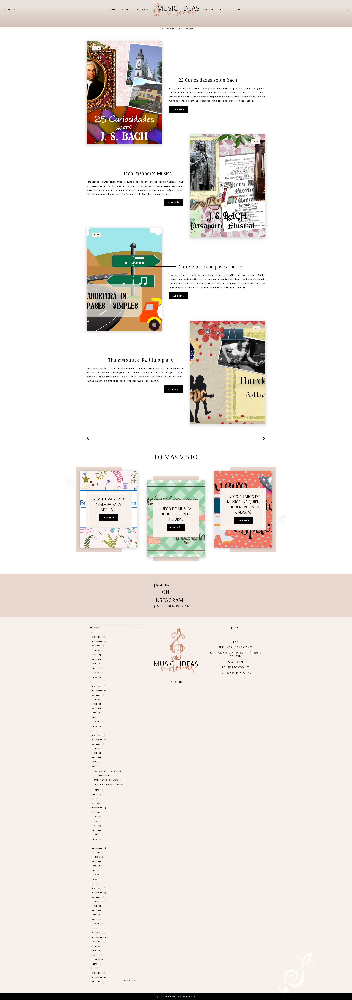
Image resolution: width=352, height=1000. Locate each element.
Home (112, 9)
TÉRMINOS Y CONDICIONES (235, 647)
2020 (94, 799)
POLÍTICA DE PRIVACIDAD (235, 672)
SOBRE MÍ (126, 9)
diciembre (98, 637)
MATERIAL (142, 9)
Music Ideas (169, 997)
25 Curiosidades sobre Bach (207, 80)
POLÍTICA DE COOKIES (235, 667)
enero (96, 677)
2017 (94, 928)
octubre (97, 646)
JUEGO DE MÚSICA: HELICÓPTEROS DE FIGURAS (176, 514)
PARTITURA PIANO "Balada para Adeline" (108, 504)
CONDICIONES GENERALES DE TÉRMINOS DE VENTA (235, 654)
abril (96, 664)
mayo (96, 659)
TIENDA (207, 9)
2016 (94, 968)
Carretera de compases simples (211, 266)
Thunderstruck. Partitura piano (141, 360)
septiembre (99, 650)
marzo (96, 668)
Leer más (178, 109)
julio (96, 821)
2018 (94, 884)
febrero (97, 673)
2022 (94, 681)
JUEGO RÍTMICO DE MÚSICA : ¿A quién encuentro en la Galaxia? (243, 504)
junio (96, 655)
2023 (94, 632)
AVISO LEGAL (235, 661)
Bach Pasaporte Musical (148, 173)
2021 (94, 731)
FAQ (222, 9)
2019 (94, 843)
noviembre (98, 641)
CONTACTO (234, 9)
